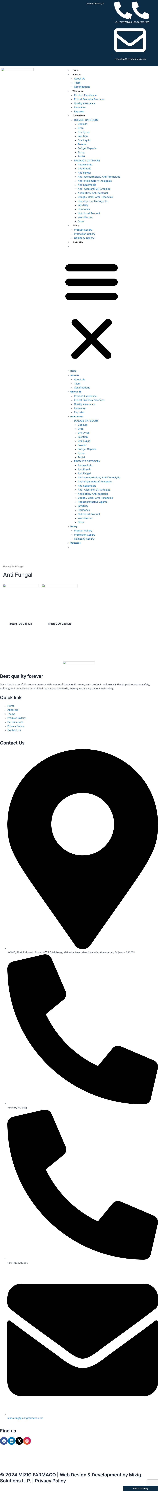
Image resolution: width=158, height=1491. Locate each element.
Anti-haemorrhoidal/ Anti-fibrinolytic (99, 176)
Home (75, 70)
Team (77, 82)
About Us (77, 74)
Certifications (82, 86)
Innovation (80, 107)
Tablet (81, 156)
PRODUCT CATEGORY (87, 160)
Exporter (79, 111)
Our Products (79, 116)
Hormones (84, 209)
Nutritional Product (89, 213)
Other (81, 221)
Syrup (81, 152)
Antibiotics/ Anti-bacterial (93, 192)
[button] (91, 310)
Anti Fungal (84, 172)
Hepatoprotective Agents (92, 201)
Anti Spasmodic (87, 184)
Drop (81, 127)
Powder (82, 144)
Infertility (83, 205)
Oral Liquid (84, 140)
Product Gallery (83, 229)
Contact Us (78, 242)
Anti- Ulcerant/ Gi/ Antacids (94, 188)
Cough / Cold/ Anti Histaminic (95, 196)
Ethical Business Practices (89, 99)
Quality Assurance (84, 103)
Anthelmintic (85, 164)
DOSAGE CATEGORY (86, 119)
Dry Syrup (83, 132)
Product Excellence (85, 95)
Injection (83, 136)
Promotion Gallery (84, 233)
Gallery (76, 225)
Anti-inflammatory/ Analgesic (95, 180)
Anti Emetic (84, 168)
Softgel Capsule (87, 148)
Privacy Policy (50, 1480)
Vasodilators (85, 217)
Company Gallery (84, 237)
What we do (78, 91)
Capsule (82, 123)
